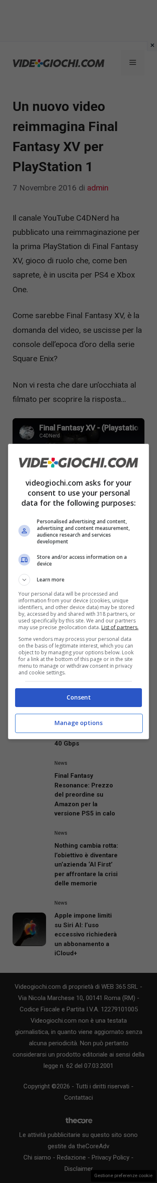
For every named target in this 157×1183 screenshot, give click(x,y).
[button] (78, 580)
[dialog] (78, 591)
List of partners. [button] (120, 627)
